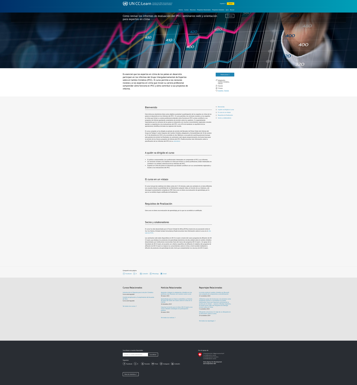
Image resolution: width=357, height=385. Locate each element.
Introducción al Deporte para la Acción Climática (138, 292)
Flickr (156, 364)
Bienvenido (221, 107)
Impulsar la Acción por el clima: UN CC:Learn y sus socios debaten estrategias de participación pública (177, 308)
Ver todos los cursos (129, 306)
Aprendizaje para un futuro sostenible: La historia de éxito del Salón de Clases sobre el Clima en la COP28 (176, 300)
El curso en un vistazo (224, 112)
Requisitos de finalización (225, 115)
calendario (176, 141)
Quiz (227, 10)
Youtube (147, 364)
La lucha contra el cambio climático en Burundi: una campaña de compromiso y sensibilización (214, 293)
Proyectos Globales (218, 10)
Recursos (193, 10)
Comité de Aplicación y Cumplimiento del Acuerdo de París (138, 298)
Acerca (181, 10)
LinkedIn (177, 364)
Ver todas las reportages (206, 321)
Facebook (129, 364)
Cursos (186, 10)
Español (222, 3)
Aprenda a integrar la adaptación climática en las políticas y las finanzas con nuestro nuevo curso (176, 293)
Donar (231, 3)
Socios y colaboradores (224, 118)
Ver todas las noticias (167, 317)
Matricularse (224, 74)
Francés (226, 91)
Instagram (166, 364)
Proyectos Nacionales (204, 10)
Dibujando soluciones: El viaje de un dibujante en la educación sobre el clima (215, 312)
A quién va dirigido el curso (226, 109)
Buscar (232, 10)
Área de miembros (130, 374)
